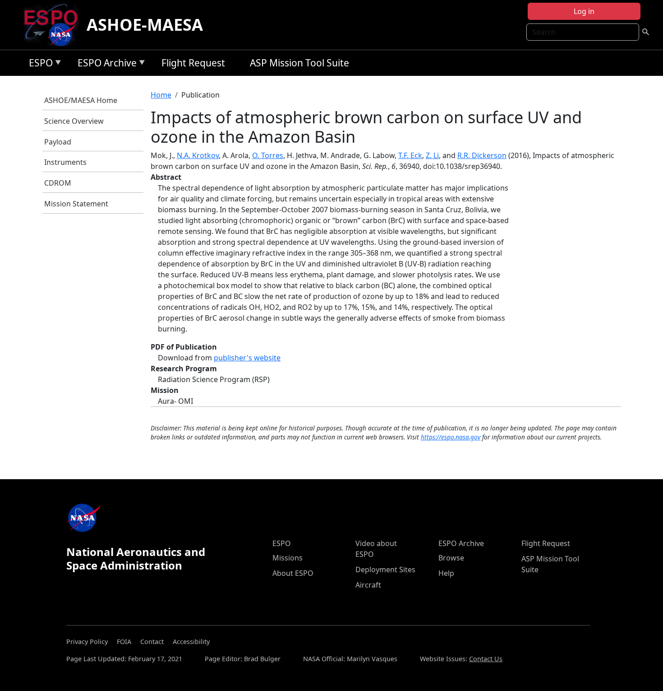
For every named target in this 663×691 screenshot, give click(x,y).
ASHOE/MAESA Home (80, 100)
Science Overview (74, 121)
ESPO (38, 64)
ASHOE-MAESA (145, 25)
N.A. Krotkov (198, 155)
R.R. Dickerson (481, 155)
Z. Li (432, 155)
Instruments (65, 162)
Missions (287, 558)
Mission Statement (76, 204)
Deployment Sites (385, 569)
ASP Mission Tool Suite (299, 62)
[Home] (54, 24)
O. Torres (267, 155)
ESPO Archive (105, 64)
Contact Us (485, 658)
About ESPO (292, 573)
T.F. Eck (410, 155)
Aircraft (368, 585)
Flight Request (193, 62)
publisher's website (247, 358)
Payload (57, 142)
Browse (451, 558)
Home (161, 95)
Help (446, 573)
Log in (584, 11)
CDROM (57, 183)
